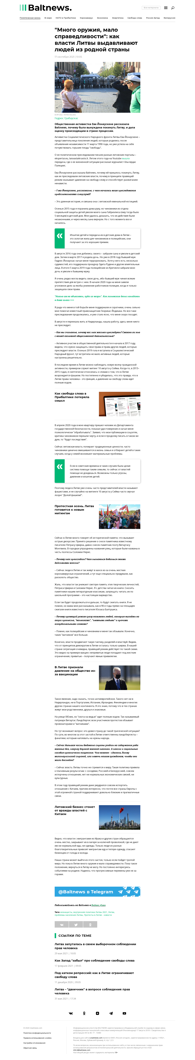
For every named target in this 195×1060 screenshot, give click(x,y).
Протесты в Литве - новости (98, 915)
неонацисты (66, 912)
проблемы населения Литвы (69, 915)
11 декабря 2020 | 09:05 (68, 982)
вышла (126, 158)
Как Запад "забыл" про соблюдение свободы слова (94, 960)
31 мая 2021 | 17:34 (65, 999)
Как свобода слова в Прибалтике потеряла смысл (72, 397)
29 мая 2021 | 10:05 (65, 953)
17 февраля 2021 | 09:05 (68, 966)
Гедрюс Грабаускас (66, 118)
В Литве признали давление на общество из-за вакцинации (75, 670)
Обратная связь (30, 1048)
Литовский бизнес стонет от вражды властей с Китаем (75, 810)
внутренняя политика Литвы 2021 (90, 912)
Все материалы (151, 7)
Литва (111, 912)
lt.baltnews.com (96, 1038)
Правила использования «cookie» (37, 1038)
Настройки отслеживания (34, 1043)
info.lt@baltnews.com (81, 1050)
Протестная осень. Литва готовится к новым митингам (74, 509)
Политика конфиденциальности (37, 1033)
